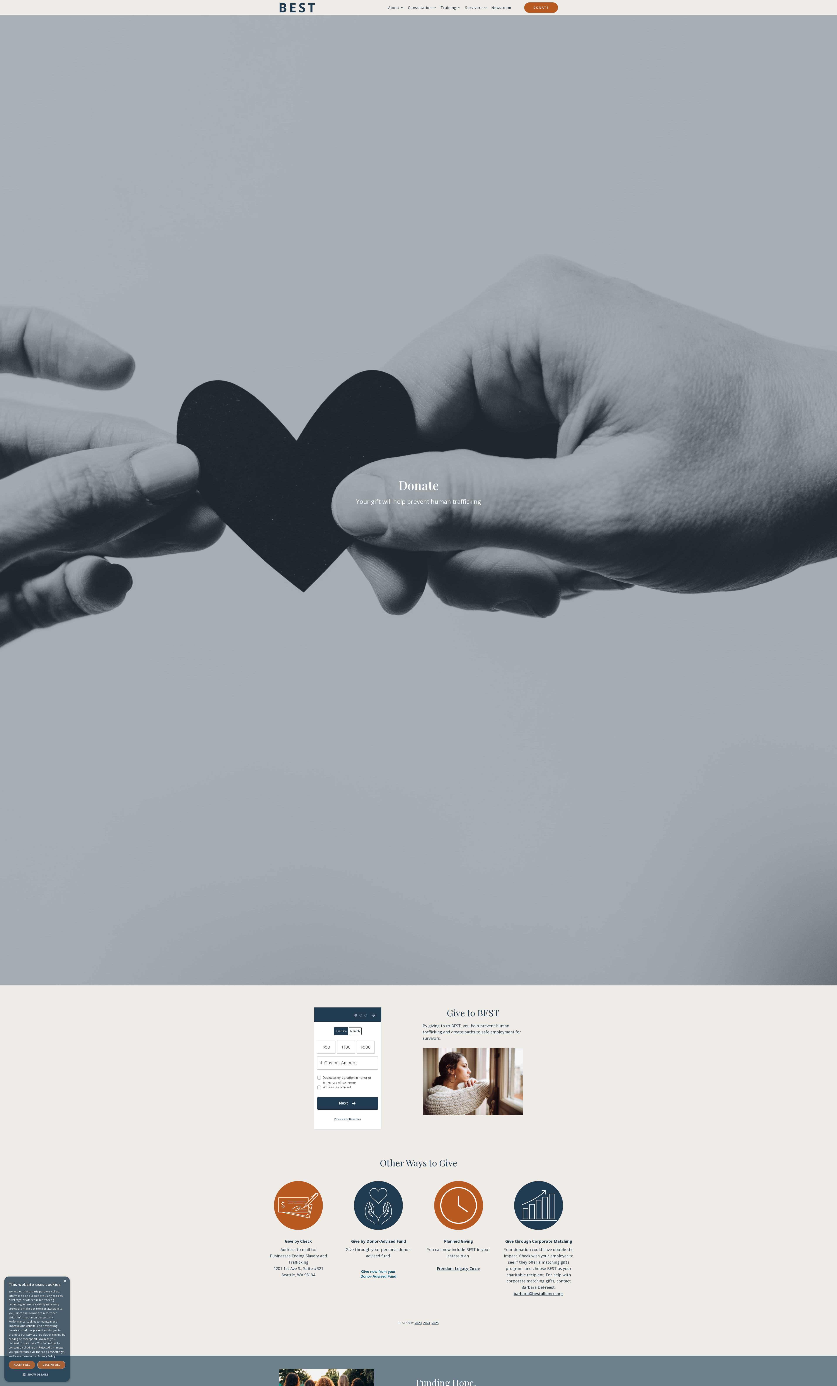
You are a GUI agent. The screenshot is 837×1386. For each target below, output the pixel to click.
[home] (297, 7)
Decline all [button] (51, 1365)
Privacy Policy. (47, 1356)
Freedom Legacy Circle (458, 1268)
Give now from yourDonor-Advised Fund (378, 1274)
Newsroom (501, 7)
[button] (37, 1374)
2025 (435, 1323)
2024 (426, 1323)
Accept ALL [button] (22, 1365)
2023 (418, 1323)
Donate (541, 7)
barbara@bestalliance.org (538, 1293)
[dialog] (37, 1329)
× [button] (64, 1281)
